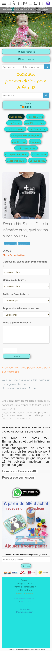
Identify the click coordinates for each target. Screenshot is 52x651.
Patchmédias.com (24, 625)
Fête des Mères (35, 116)
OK (43, 12)
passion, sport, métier (26, 148)
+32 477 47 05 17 (26, 614)
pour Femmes (14, 123)
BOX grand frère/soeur (16, 154)
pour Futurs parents (15, 129)
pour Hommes (19, 141)
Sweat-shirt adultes (16, 160)
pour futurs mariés (38, 129)
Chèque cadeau (37, 160)
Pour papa (35, 141)
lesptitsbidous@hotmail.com (24, 611)
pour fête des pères (34, 123)
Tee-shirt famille (39, 154)
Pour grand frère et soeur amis (26, 135)
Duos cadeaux (16, 116)
